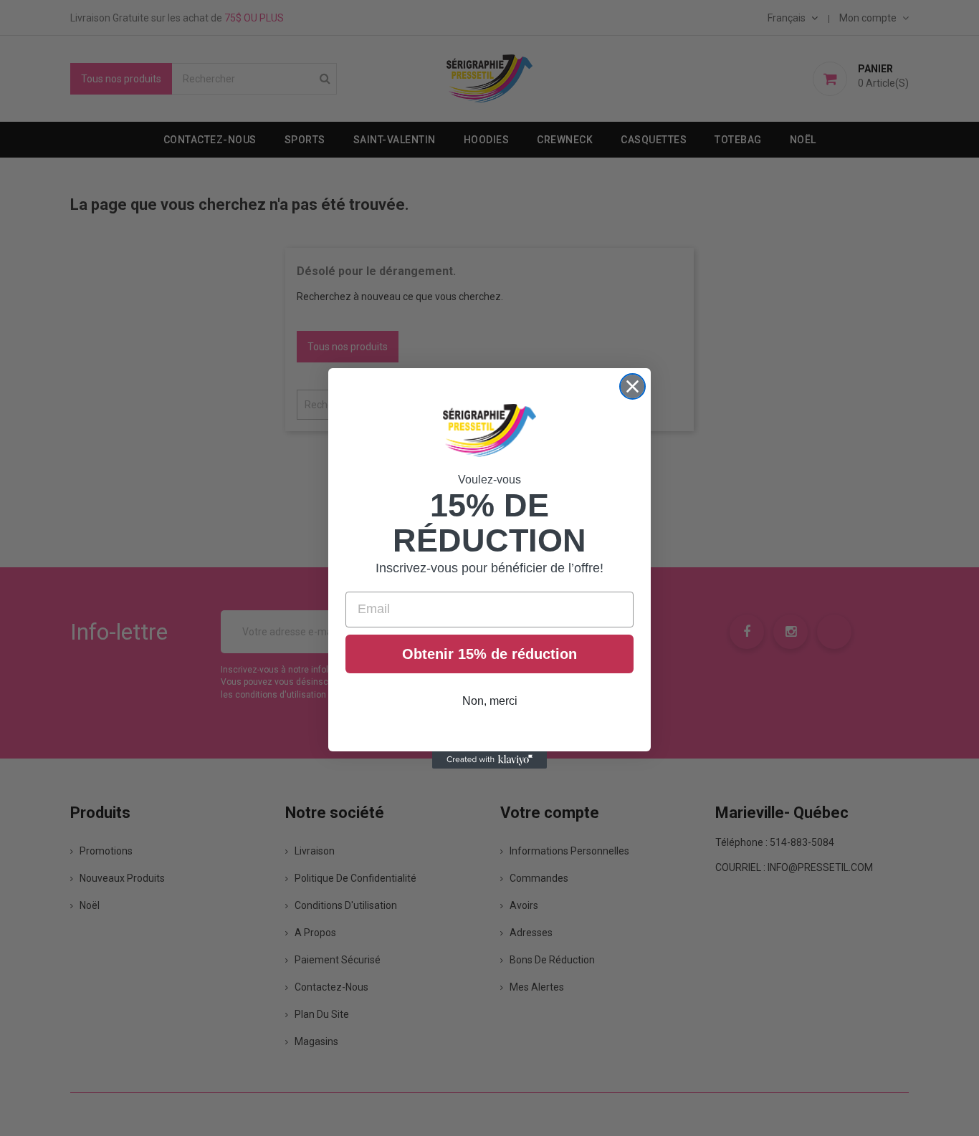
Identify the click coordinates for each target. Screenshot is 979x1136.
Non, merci (489, 701)
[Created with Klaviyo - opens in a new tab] (489, 760)
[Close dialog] (632, 386)
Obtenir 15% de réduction (489, 654)
